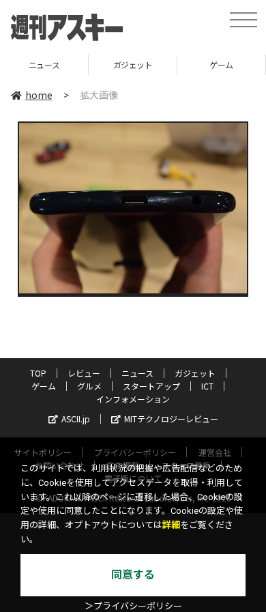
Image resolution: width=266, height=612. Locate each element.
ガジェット (93, 64)
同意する (133, 574)
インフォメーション (133, 399)
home (39, 95)
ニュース (137, 373)
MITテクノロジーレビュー (171, 418)
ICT (207, 386)
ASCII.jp (75, 418)
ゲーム (182, 64)
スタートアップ (151, 386)
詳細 (171, 525)
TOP (38, 373)
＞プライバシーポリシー (133, 606)
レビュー (84, 373)
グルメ (89, 386)
